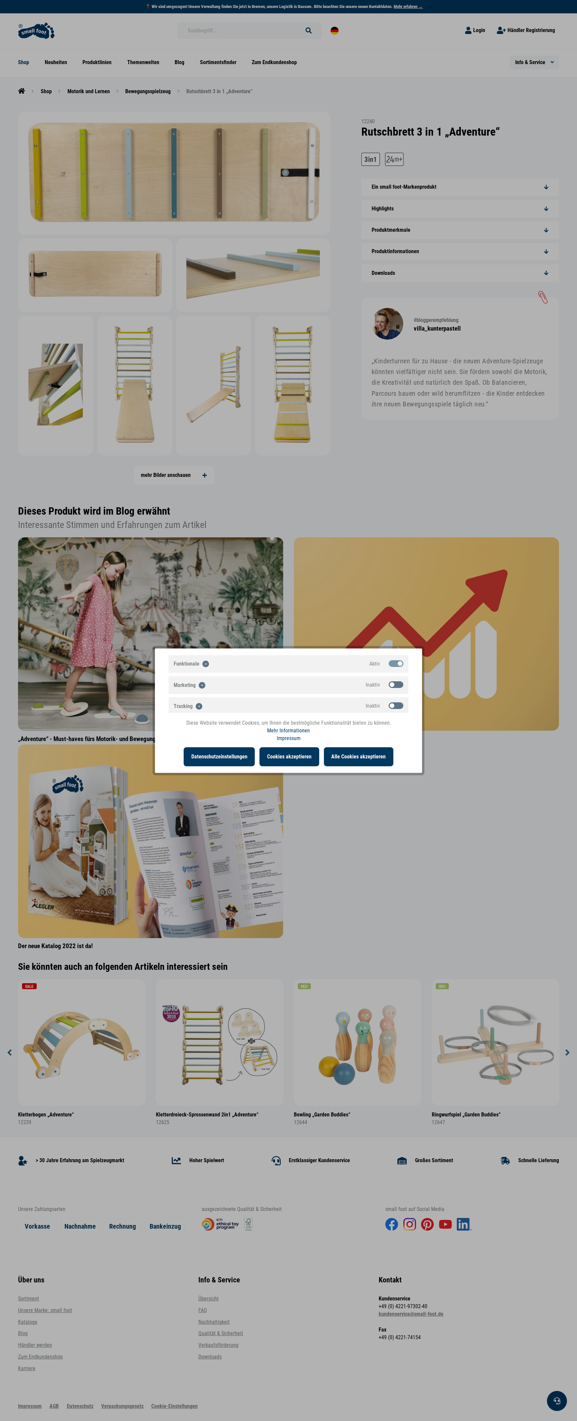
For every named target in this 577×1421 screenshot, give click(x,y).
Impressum (289, 738)
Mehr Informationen (288, 730)
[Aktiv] (396, 663)
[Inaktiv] (396, 684)
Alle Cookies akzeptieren (358, 756)
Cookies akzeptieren (289, 756)
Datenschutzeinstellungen (219, 756)
